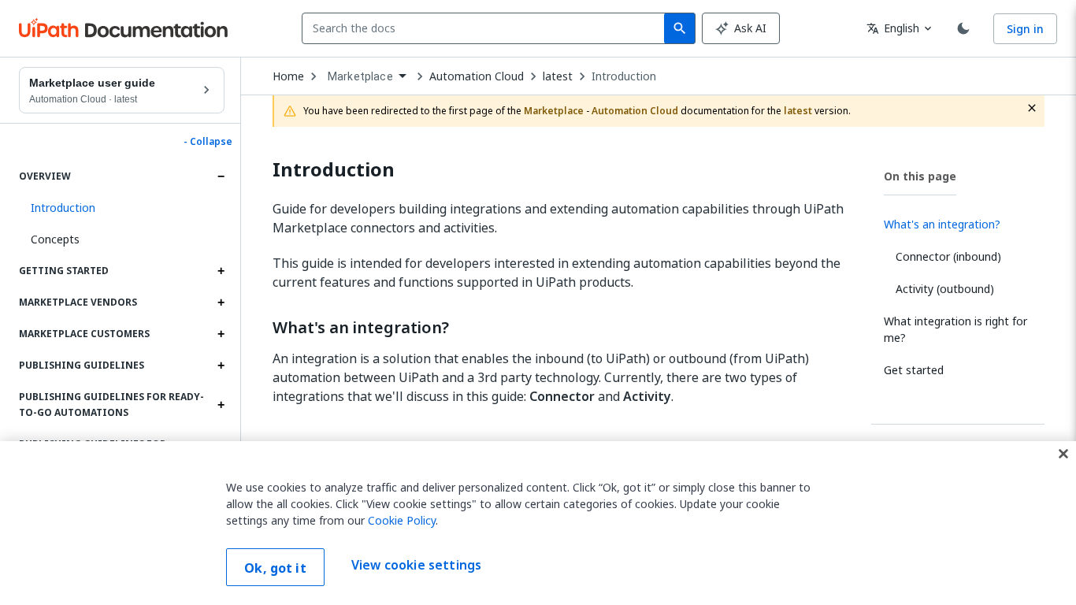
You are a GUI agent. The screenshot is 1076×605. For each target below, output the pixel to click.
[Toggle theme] (963, 28)
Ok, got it (275, 568)
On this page (920, 176)
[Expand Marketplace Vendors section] (220, 302)
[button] (121, 208)
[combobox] (486, 28)
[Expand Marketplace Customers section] (220, 334)
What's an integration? (361, 328)
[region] (538, 523)
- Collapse (208, 142)
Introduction (624, 76)
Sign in (1025, 28)
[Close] (1063, 453)
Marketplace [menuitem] (360, 76)
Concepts (55, 239)
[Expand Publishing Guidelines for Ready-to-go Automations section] (220, 405)
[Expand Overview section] (220, 176)
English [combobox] (892, 28)
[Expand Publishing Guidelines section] (220, 365)
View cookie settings (416, 565)
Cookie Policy (402, 520)
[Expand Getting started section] (220, 271)
